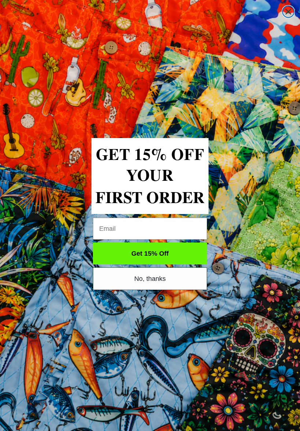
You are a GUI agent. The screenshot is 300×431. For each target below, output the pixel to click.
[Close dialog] (288, 12)
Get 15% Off (150, 253)
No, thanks (150, 278)
